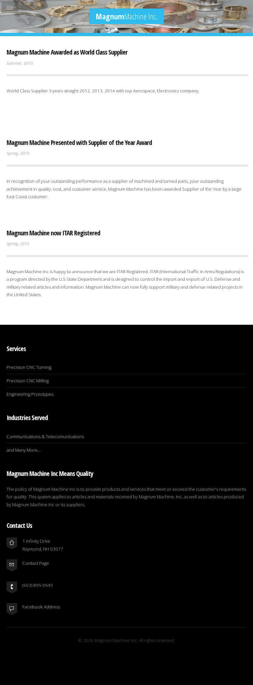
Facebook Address (41, 607)
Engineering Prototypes (30, 394)
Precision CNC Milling (28, 381)
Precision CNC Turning (29, 367)
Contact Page (35, 563)
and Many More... (24, 450)
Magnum (126, 16)
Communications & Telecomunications (45, 436)
